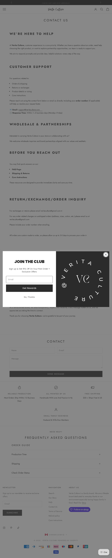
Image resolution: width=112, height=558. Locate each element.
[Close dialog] (105, 254)
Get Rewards (29, 288)
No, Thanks (29, 297)
